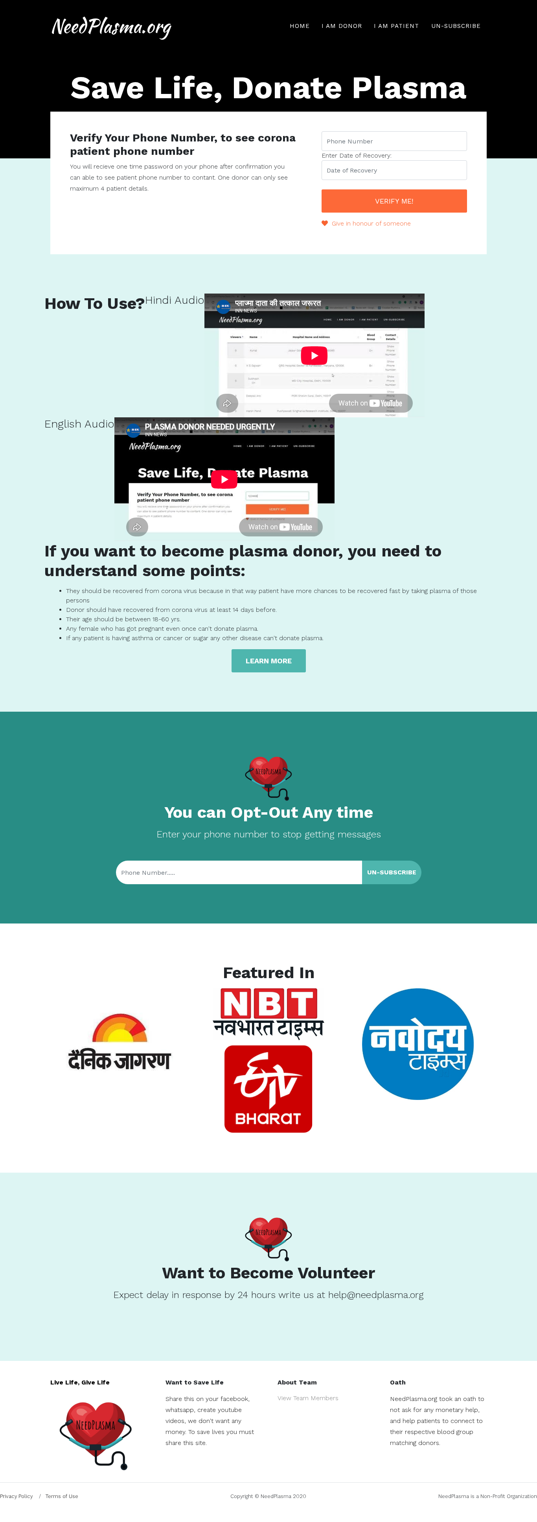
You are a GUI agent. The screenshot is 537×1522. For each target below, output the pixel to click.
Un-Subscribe (456, 25)
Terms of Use (62, 1496)
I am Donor (342, 25)
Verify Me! (394, 201)
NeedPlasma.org (110, 26)
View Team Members (308, 1398)
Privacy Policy (16, 1496)
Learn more (269, 661)
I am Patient (396, 25)
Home (300, 25)
